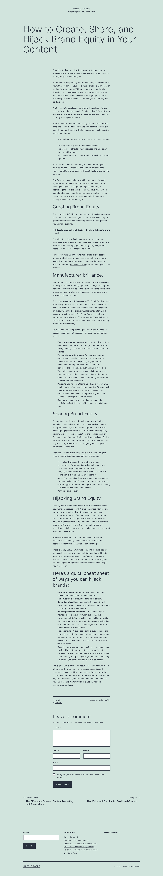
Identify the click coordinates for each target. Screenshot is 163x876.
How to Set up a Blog (72, 837)
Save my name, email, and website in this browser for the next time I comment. (80, 776)
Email (86, 751)
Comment (57, 727)
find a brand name (78, 264)
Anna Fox (58, 703)
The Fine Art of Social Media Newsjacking (80, 843)
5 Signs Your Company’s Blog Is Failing (79, 847)
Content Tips (105, 700)
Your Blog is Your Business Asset (77, 840)
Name (56, 751)
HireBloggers (81, 8)
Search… (26, 833)
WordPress (135, 866)
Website (56, 763)
